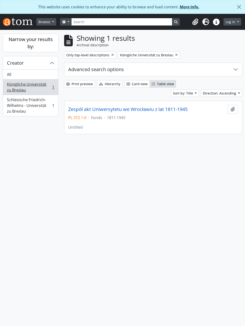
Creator (15, 63)
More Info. (189, 7)
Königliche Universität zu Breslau (30, 87)
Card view (139, 84)
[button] (195, 22)
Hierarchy (112, 84)
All (9, 74)
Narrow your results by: (31, 43)
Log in (231, 22)
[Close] (239, 7)
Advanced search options (96, 69)
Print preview (82, 84)
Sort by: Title (183, 93)
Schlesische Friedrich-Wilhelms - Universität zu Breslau (30, 105)
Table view (165, 84)
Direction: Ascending (220, 93)
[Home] (19, 22)
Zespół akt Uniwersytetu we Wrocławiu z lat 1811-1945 (128, 109)
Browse (45, 22)
